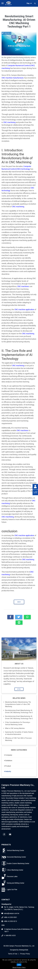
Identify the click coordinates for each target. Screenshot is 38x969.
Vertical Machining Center (15, 850)
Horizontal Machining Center (16, 857)
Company (8, 755)
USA (2, 925)
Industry (8, 771)
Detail (19, 689)
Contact (5, 900)
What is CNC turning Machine (15, 728)
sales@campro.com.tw (11, 913)
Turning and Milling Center (15, 883)
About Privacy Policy (19, 967)
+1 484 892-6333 (10, 935)
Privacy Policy (25, 954)
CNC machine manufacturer (12, 78)
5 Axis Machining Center (15, 870)
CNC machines (23, 286)
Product (8, 766)
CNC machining (9, 122)
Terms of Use (12, 954)
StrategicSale (23, 950)
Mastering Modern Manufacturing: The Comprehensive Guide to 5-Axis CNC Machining (18, 704)
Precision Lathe (12, 876)
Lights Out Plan (12, 889)
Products (6, 845)
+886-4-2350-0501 (10, 917)
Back (19, 602)
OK (19, 965)
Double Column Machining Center (18, 863)
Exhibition (8, 761)
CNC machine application (24, 309)
